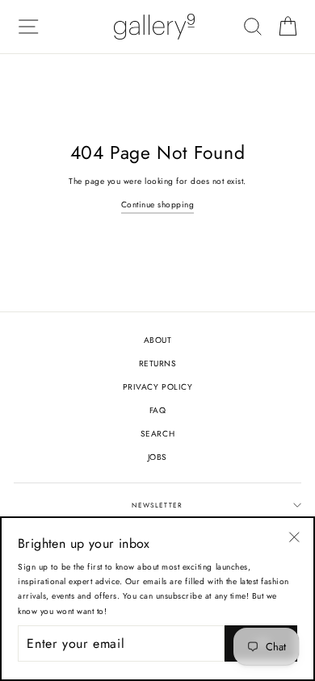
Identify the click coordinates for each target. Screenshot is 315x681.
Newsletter (157, 505)
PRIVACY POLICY (157, 387)
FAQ (157, 410)
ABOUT (158, 340)
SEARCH (157, 434)
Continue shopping (158, 204)
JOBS (157, 457)
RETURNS (158, 363)
